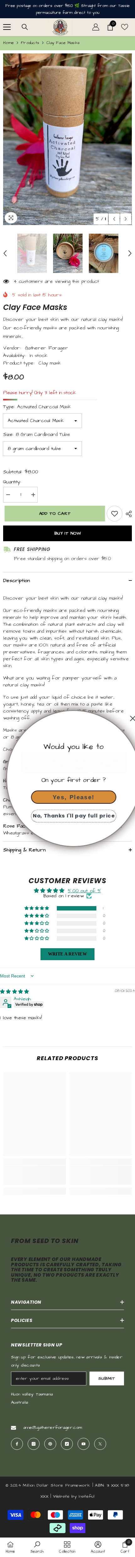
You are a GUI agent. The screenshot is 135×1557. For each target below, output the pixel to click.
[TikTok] (67, 1444)
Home (8, 43)
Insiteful (86, 1496)
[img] (14, 991)
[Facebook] (17, 1444)
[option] (67, 139)
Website (61, 1496)
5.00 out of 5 (84, 891)
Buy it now (67, 533)
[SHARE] (127, 513)
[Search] (25, 27)
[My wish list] (124, 27)
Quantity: (12, 482)
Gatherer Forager (46, 348)
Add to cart (53, 513)
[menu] (7, 27)
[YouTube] (83, 1444)
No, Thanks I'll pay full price (68, 815)
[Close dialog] (126, 718)
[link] (34, 1175)
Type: (37, 407)
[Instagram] (34, 1444)
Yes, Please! (67, 797)
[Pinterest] (50, 1444)
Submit (106, 1378)
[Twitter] (100, 1444)
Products (30, 43)
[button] (114, 218)
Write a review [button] (67, 954)
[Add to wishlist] (114, 513)
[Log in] (95, 27)
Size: (36, 434)
